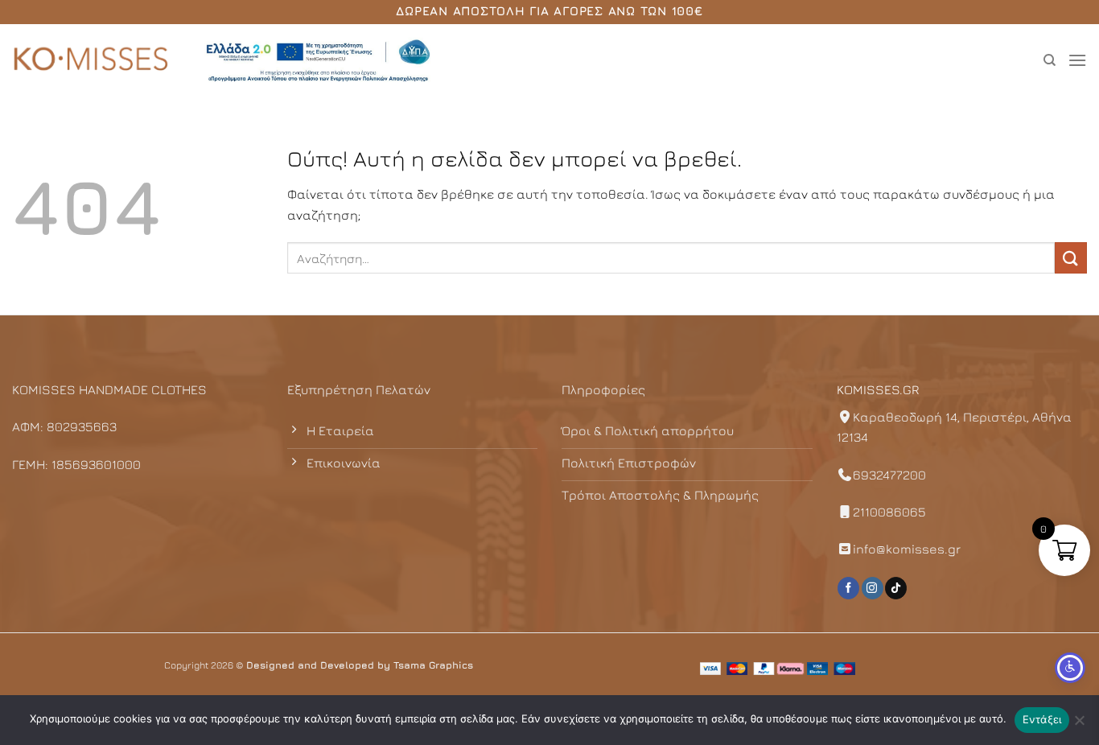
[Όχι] (1079, 725)
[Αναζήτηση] (1049, 60)
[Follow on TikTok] (896, 588)
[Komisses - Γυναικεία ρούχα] (92, 60)
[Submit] (1071, 258)
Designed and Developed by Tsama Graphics (359, 665)
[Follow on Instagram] (872, 588)
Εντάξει (1042, 719)
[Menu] (1077, 60)
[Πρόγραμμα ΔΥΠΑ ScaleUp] (317, 61)
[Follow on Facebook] (848, 588)
